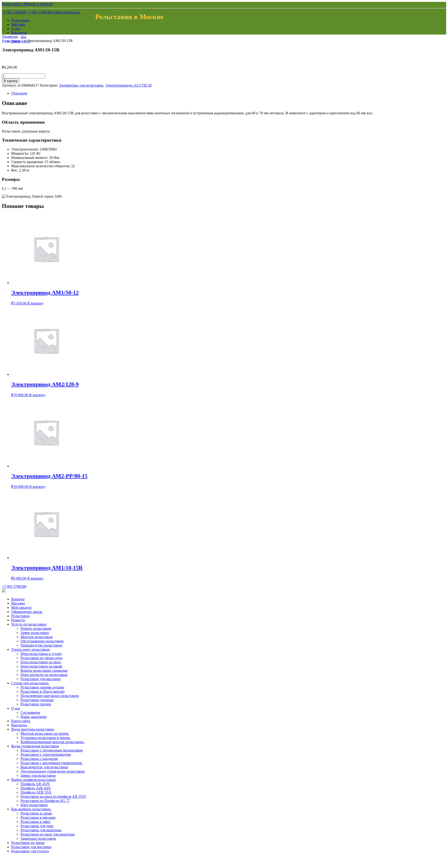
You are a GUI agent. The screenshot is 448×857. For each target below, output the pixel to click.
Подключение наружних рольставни (50, 696)
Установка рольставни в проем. (45, 738)
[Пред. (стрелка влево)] (8, 428)
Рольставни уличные (37, 700)
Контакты (19, 33)
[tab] (228, 93)
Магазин (18, 24)
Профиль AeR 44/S (36, 788)
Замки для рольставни (38, 775)
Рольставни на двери (28, 843)
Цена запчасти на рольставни (44, 675)
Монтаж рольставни (37, 637)
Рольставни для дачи (37, 826)
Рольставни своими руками (42, 687)
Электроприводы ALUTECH (128, 85)
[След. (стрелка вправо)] (440, 428)
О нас (15, 29)
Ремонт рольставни (36, 628)
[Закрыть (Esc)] (443, 5)
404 (23, 37)
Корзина (17, 599)
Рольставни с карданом (39, 759)
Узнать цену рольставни (30, 649)
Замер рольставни (35, 633)
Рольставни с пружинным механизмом (52, 750)
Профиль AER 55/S (36, 792)
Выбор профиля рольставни (33, 780)
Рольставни (20, 20)
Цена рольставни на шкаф (41, 666)
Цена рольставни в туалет (41, 654)
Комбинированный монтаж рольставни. (52, 742)
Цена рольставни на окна (41, 662)
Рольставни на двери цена (41, 658)
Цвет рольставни (34, 805)
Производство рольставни (41, 645)
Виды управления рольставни (35, 746)
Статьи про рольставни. (30, 683)
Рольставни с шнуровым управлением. (52, 763)
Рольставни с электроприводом (46, 754)
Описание (19, 93)
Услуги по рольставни (28, 624)
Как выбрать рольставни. (31, 809)
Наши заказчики (34, 717)
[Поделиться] (432, 5)
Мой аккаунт (21, 607)
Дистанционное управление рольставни (53, 771)
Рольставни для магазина (41, 679)
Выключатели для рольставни (44, 767)
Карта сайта (20, 721)
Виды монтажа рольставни (32, 729)
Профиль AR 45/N (35, 784)
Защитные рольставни (38, 838)
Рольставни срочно (36, 704)
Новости (18, 620)
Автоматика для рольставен (81, 85)
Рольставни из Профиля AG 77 (45, 801)
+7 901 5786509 (14, 12)
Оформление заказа (26, 612)
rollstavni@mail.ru (66, 12)
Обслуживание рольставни (42, 641)
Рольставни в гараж (36, 813)
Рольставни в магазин (38, 817)
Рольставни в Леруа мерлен (43, 691)
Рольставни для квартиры (41, 830)
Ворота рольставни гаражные (44, 670)
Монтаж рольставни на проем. (45, 733)
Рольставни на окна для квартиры (48, 834)
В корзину (11, 81)
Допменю (9, 36)
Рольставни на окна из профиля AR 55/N (53, 796)
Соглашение (30, 712)
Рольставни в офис (36, 822)
